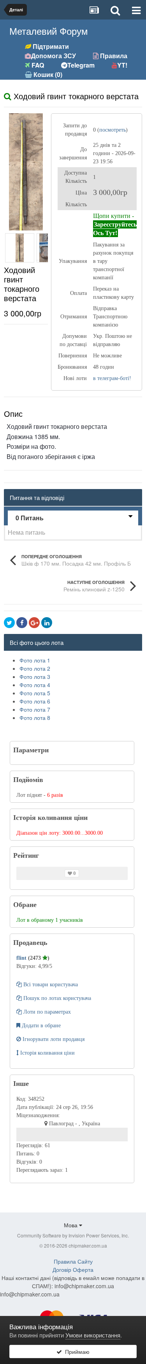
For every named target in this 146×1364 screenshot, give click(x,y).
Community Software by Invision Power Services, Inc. (73, 1235)
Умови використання (92, 1335)
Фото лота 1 (34, 660)
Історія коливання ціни (47, 1053)
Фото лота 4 (34, 685)
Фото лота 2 (34, 668)
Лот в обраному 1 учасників (49, 920)
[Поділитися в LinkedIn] (46, 622)
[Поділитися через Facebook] (21, 622)
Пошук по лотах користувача (56, 998)
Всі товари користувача (50, 984)
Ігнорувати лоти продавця (52, 1039)
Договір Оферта (73, 1269)
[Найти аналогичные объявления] (7, 96)
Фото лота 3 (34, 676)
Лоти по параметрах (46, 1012)
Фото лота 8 (34, 717)
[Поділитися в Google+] (34, 622)
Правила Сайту (73, 1261)
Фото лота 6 (34, 701)
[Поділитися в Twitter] (9, 622)
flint (22, 958)
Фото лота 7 (34, 709)
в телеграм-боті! (112, 378)
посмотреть (112, 130)
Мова (71, 1225)
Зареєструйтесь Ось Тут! (115, 228)
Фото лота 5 (34, 693)
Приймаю (76, 1351)
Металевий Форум (48, 30)
